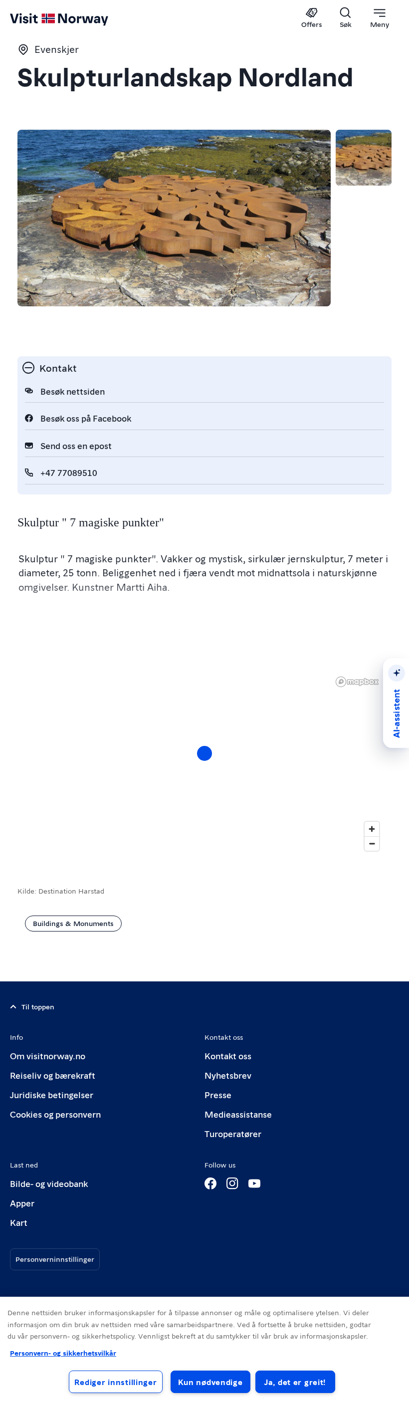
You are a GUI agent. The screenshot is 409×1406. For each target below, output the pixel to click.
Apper (22, 1202)
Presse (217, 1094)
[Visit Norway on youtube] (254, 1183)
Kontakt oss (227, 1055)
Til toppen (37, 1006)
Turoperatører (232, 1133)
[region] (204, 1351)
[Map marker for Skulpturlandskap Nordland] (204, 753)
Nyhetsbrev (227, 1075)
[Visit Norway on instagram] (232, 1183)
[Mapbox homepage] (357, 682)
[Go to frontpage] (73, 18)
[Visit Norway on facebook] (210, 1183)
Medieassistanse (238, 1114)
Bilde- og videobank (49, 1183)
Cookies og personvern (55, 1114)
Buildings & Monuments (73, 923)
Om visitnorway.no (47, 1055)
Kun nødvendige (210, 1382)
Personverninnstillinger (54, 1258)
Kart (18, 1222)
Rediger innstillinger (115, 1382)
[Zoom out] (372, 843)
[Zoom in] (372, 829)
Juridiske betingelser (51, 1094)
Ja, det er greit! (295, 1382)
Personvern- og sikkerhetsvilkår (63, 1352)
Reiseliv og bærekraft (52, 1075)
